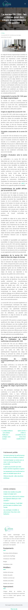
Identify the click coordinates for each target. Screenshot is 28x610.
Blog (3, 33)
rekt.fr (23, 183)
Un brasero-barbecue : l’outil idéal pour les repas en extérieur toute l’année (12, 505)
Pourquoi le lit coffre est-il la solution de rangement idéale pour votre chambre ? (13, 498)
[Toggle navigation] (25, 4)
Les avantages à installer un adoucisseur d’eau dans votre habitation (11, 512)
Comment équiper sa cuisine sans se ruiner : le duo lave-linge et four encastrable (13, 462)
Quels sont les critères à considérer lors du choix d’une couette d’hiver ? (20, 434)
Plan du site (14, 609)
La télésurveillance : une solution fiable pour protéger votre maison (7, 434)
